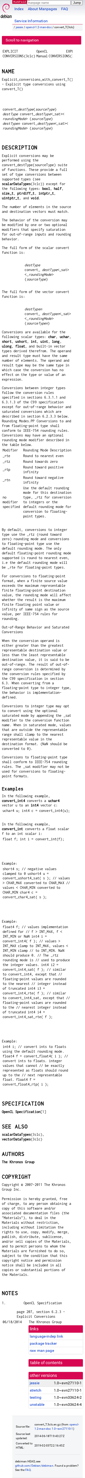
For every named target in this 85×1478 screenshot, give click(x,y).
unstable (37, 1404)
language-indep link (46, 1336)
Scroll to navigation (22, 40)
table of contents (46, 1362)
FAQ (64, 9)
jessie (19, 27)
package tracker (43, 1343)
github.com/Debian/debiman (34, 1465)
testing (35, 1397)
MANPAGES (21, 1)
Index (19, 9)
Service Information (31, 21)
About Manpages (42, 9)
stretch (35, 1390)
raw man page (42, 1350)
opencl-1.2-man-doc (39, 27)
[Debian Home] (6, 9)
